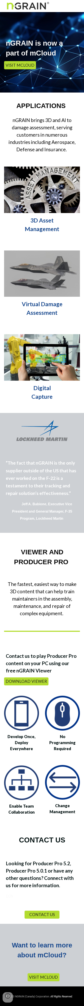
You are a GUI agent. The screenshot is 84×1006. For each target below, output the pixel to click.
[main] (42, 48)
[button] (8, 997)
